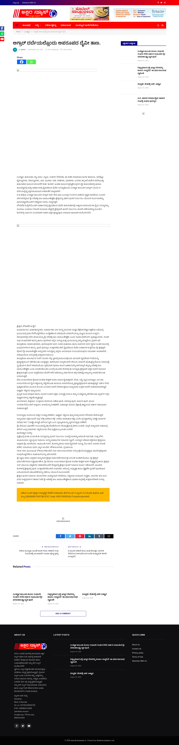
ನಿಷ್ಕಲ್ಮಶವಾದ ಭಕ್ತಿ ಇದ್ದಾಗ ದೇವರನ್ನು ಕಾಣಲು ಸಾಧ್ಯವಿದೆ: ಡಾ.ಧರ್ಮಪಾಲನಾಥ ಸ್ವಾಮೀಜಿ (63, 597)
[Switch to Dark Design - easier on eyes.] (158, 25)
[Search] (162, 25)
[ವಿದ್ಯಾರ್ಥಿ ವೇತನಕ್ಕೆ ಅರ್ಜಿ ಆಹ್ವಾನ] (97, 582)
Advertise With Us (29, 3)
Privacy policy (137, 653)
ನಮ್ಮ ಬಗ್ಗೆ (16, 3)
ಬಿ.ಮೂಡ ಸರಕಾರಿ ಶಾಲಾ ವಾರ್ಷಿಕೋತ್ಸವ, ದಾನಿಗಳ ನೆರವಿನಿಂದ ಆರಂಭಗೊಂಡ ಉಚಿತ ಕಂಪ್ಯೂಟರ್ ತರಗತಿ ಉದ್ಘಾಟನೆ (87, 553)
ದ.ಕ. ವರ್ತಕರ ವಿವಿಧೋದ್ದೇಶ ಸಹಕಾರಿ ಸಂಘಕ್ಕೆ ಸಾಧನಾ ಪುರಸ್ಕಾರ (151, 99)
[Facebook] (21, 62)
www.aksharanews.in (78, 740)
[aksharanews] (35, 13)
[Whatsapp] (31, 62)
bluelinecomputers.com (105, 740)
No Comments (53, 50)
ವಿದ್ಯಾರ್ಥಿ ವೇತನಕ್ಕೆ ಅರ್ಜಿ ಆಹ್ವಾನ (94, 594)
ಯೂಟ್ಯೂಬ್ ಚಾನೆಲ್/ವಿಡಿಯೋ (86, 25)
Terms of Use (137, 657)
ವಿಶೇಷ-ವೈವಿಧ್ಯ (50, 25)
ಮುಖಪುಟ (27, 25)
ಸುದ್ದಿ (37, 25)
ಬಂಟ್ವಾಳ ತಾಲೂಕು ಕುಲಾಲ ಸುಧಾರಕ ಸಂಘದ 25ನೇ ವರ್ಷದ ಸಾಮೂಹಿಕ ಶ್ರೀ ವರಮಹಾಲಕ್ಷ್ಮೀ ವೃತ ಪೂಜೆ (27, 597)
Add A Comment (63, 614)
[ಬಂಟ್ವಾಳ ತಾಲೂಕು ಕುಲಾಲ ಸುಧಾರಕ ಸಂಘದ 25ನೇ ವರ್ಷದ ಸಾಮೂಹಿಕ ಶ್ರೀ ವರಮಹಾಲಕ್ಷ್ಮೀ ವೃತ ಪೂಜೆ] (28, 582)
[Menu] (16, 25)
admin (23, 50)
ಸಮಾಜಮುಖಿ (66, 25)
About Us (136, 645)
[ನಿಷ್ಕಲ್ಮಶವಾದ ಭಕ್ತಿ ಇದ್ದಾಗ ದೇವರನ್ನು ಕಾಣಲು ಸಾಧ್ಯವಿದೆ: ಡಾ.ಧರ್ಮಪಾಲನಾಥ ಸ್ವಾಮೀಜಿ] (63, 582)
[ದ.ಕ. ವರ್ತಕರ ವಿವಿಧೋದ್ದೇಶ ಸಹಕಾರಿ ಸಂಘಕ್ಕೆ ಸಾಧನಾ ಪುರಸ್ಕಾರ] (128, 101)
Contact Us (136, 649)
